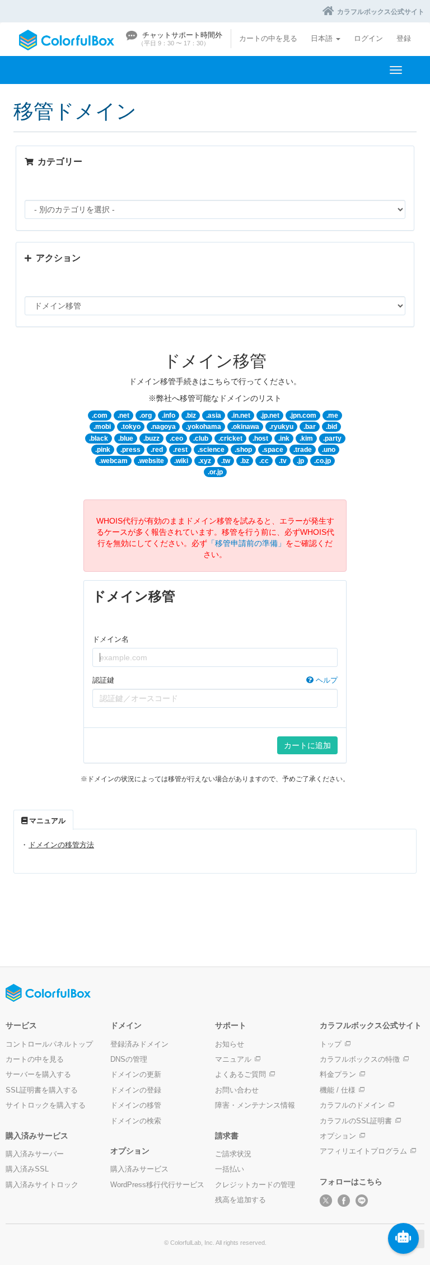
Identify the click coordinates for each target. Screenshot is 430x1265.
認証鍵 (215, 680)
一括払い (229, 1169)
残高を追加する (240, 1200)
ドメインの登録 (135, 1090)
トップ (331, 1044)
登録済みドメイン (139, 1044)
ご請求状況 (233, 1154)
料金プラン (338, 1074)
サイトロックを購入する (46, 1105)
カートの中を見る (268, 38)
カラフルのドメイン (352, 1105)
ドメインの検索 (135, 1121)
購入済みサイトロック (42, 1184)
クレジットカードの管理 (255, 1184)
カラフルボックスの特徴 (360, 1059)
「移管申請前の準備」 (246, 543)
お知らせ (229, 1044)
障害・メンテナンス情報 (255, 1105)
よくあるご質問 (240, 1074)
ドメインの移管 (135, 1105)
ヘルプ (326, 680)
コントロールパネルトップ (49, 1044)
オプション (338, 1136)
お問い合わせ (237, 1090)
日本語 (323, 38)
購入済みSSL (27, 1169)
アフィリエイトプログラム (363, 1151)
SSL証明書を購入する (42, 1090)
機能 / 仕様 (338, 1090)
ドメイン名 (110, 639)
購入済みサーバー (35, 1154)
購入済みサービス (139, 1169)
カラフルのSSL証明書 (356, 1121)
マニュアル (233, 1059)
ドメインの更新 (135, 1074)
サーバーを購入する (38, 1074)
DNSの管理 (128, 1059)
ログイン (368, 38)
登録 (403, 38)
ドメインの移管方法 (61, 845)
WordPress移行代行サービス (157, 1184)
